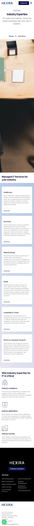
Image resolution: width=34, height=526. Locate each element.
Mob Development (8, 481)
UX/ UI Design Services (6, 490)
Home (11, 36)
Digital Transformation (9, 484)
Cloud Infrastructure (24, 490)
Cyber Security (6, 487)
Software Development (22, 482)
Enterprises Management (22, 487)
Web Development (8, 479)
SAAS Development (24, 479)
